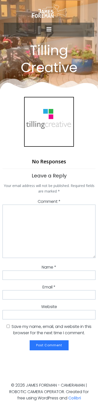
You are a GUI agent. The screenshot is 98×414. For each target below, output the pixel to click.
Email (49, 287)
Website (49, 307)
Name (49, 267)
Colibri (74, 398)
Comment (49, 201)
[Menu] (49, 29)
